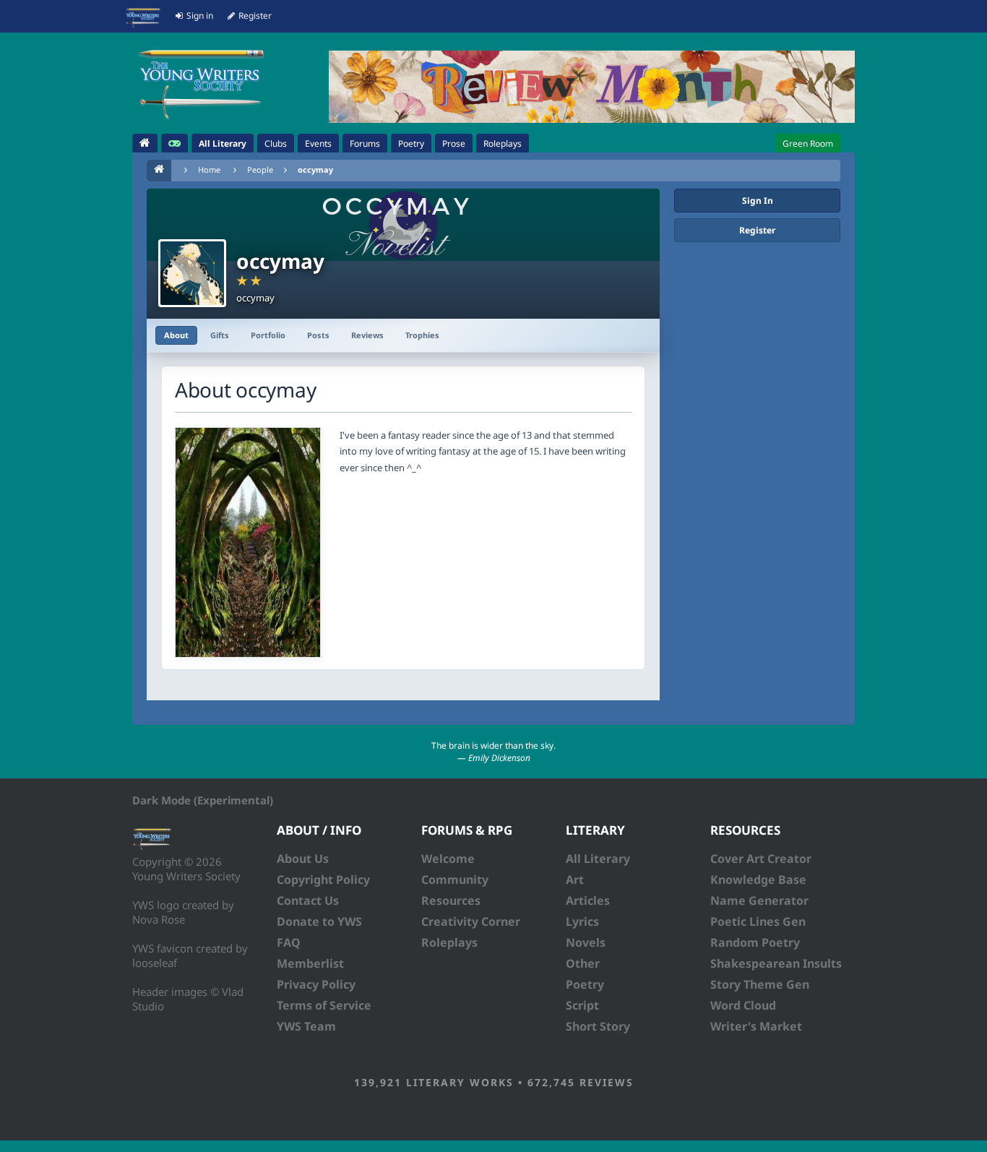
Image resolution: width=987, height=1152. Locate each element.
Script (582, 1005)
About (176, 335)
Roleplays (449, 942)
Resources (450, 900)
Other (583, 963)
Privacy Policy (316, 984)
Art (575, 879)
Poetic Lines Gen (758, 921)
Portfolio (268, 335)
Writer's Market (756, 1026)
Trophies (422, 335)
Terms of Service (324, 1005)
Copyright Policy (323, 879)
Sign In (757, 200)
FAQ (289, 942)
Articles (588, 900)
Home (209, 169)
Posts (318, 335)
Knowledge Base (758, 879)
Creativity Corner (470, 921)
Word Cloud (743, 1005)
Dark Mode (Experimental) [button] (202, 800)
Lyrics (582, 921)
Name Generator (759, 900)
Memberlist (310, 963)
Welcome (448, 859)
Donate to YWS (319, 921)
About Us (303, 859)
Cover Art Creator (760, 859)
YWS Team (306, 1026)
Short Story (598, 1026)
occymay (315, 169)
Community (454, 879)
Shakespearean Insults (776, 963)
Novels (585, 942)
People (260, 169)
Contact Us (308, 900)
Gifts (219, 335)
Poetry (585, 984)
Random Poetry (755, 942)
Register (757, 230)
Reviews (367, 335)
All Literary (598, 859)
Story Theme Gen (759, 984)
